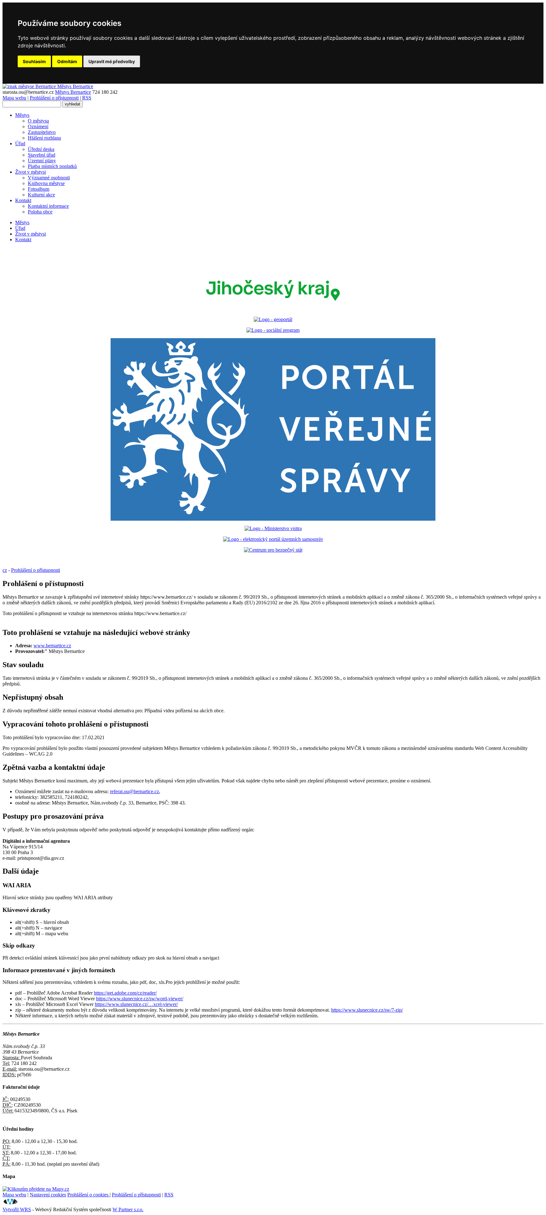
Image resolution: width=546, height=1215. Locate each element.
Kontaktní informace (48, 206)
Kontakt (23, 200)
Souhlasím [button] (34, 61)
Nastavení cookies (48, 1194)
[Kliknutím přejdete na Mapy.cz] (36, 1189)
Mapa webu (14, 97)
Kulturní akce (41, 194)
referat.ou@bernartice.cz (134, 791)
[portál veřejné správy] (273, 429)
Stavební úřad (41, 155)
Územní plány (42, 160)
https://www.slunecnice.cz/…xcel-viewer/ (136, 1004)
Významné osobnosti (49, 177)
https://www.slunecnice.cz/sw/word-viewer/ (139, 998)
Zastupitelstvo (42, 132)
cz (5, 570)
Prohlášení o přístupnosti (54, 97)
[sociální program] (273, 330)
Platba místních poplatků (52, 166)
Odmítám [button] (67, 61)
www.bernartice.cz (52, 645)
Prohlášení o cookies (88, 1194)
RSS (86, 97)
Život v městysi (30, 172)
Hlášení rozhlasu (44, 138)
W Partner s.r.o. (127, 1209)
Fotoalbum (38, 189)
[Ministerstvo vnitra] (273, 528)
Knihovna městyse (46, 183)
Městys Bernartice (73, 92)
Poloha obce (40, 211)
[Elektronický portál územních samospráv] (273, 539)
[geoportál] (273, 319)
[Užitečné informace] (273, 550)
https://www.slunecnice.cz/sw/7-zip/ (367, 1010)
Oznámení (38, 126)
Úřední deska (41, 149)
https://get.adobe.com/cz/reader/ (125, 993)
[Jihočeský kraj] (273, 308)
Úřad (20, 143)
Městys (22, 115)
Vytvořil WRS (17, 1209)
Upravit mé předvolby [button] (111, 61)
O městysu (38, 120)
